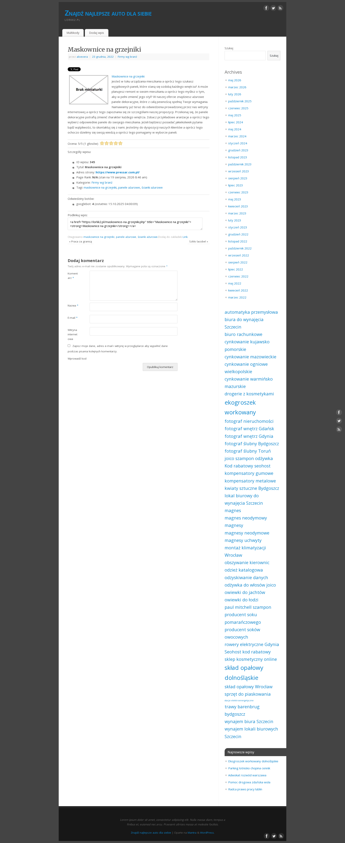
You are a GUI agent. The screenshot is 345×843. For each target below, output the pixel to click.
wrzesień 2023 (238, 171)
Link (185, 237)
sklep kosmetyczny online (251, 659)
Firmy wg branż (127, 56)
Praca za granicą (80, 241)
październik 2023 (240, 164)
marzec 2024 (237, 136)
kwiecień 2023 (238, 206)
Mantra (192, 832)
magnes (233, 510)
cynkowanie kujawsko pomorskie (247, 345)
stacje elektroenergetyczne (239, 700)
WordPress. (207, 832)
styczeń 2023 (237, 227)
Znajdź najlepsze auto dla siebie (108, 13)
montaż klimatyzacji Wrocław (245, 551)
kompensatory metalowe (250, 481)
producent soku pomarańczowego (243, 618)
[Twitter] (273, 9)
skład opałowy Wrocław (249, 686)
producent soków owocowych (242, 633)
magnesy (234, 525)
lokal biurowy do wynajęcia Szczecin (244, 499)
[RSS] (280, 9)
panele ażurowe (129, 187)
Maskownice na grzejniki (128, 76)
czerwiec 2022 (238, 276)
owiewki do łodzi (241, 600)
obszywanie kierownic (247, 562)
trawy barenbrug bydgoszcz (242, 710)
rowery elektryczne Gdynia (252, 644)
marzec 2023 (237, 213)
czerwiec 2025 (238, 108)
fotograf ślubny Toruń (248, 451)
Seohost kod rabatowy (248, 652)
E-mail (72, 318)
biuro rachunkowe (243, 334)
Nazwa (73, 305)
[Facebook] (266, 9)
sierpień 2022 (237, 262)
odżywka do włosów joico (250, 585)
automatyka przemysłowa (251, 312)
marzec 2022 (237, 297)
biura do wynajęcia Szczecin (244, 323)
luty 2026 (234, 94)
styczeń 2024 (237, 143)
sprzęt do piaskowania (248, 694)
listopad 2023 (237, 157)
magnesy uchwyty (243, 540)
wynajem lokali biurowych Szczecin (251, 732)
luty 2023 (234, 220)
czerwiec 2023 (238, 192)
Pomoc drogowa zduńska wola (249, 782)
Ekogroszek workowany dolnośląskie (253, 761)
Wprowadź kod (77, 358)
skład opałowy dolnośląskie (244, 673)
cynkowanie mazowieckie (250, 357)
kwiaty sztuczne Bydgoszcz (252, 488)
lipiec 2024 (235, 122)
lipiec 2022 (235, 269)
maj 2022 (234, 283)
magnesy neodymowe (247, 533)
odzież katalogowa (244, 570)
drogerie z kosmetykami (249, 394)
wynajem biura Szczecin (249, 721)
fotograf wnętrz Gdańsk (249, 428)
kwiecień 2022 (238, 290)
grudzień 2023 (238, 150)
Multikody (72, 33)
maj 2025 (234, 115)
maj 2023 (234, 199)
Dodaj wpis (96, 33)
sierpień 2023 (237, 178)
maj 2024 (234, 129)
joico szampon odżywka (249, 458)
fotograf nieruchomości (249, 421)
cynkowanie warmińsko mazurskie (249, 382)
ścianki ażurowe (152, 187)
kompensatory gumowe (249, 473)
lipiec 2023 (235, 185)
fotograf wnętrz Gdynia (249, 436)
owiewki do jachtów (245, 592)
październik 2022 (240, 248)
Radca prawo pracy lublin (245, 789)
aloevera (82, 56)
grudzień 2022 (238, 234)
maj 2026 (234, 80)
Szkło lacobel (198, 241)
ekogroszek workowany (240, 407)
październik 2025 (240, 101)
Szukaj (229, 48)
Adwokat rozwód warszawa (247, 775)
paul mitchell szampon (248, 607)
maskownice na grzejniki (100, 187)
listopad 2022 (237, 241)
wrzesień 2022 (238, 255)
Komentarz (73, 276)
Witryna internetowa (72, 334)
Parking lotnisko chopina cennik (249, 768)
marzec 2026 (237, 87)
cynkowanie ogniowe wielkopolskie (246, 367)
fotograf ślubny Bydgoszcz (252, 443)
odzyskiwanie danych (246, 577)
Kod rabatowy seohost (248, 466)
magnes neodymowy (246, 518)
